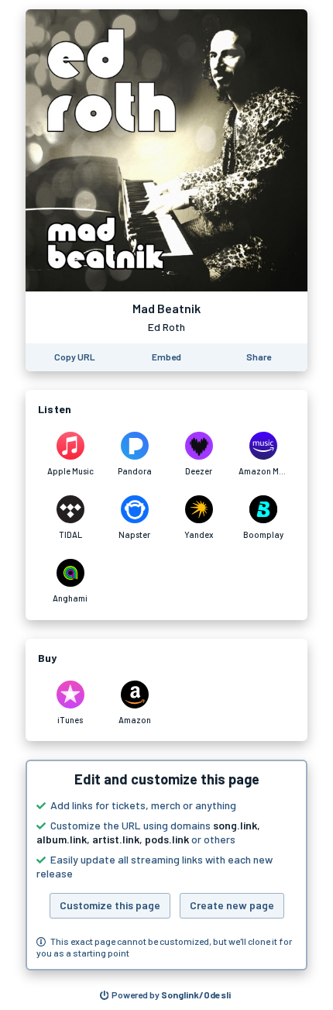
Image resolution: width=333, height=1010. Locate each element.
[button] (166, 865)
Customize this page (110, 905)
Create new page (232, 905)
